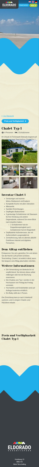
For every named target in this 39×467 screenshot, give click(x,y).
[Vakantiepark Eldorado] (9, 4)
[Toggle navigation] (33, 5)
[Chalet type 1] (19, 151)
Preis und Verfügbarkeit (14, 121)
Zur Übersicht (8, 116)
